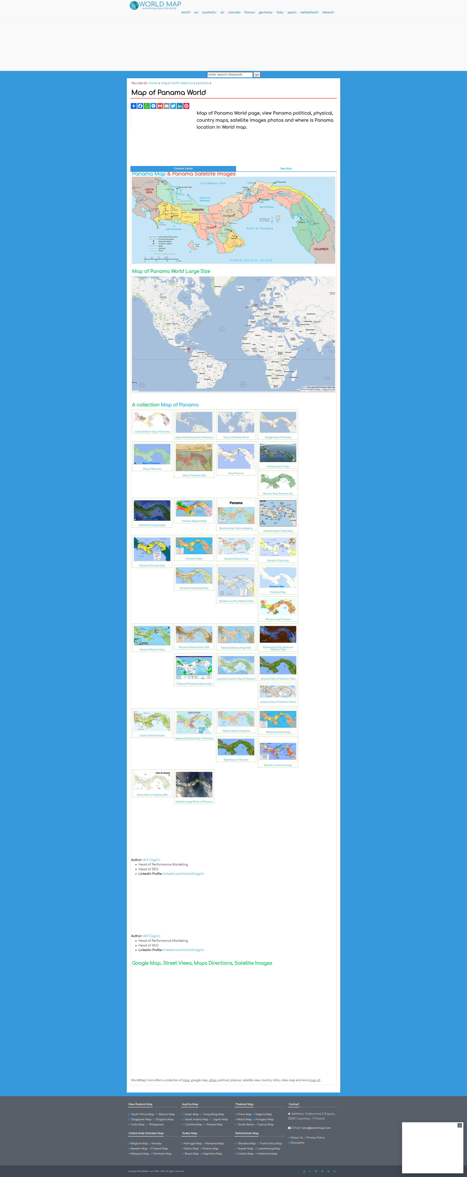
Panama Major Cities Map (278, 531)
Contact (294, 1104)
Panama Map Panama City (278, 493)
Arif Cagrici (151, 860)
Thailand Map (244, 1104)
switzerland (309, 12)
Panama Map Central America (236, 528)
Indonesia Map (267, 1153)
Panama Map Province (278, 619)
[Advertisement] (233, 43)
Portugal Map (193, 1143)
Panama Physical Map (152, 649)
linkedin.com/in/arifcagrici (183, 873)
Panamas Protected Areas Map (194, 684)
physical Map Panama (152, 735)
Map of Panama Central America (194, 437)
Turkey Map (189, 1133)
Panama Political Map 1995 (236, 648)
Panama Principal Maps (152, 525)
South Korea (246, 1124)
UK (222, 12)
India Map (138, 1124)
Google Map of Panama (278, 437)
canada (234, 12)
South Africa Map (142, 1114)
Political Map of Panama (236, 731)
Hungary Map (265, 1119)
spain (291, 12)
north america (182, 83)
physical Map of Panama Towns (278, 702)
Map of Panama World (236, 437)
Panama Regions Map (194, 521)
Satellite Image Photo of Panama (194, 802)
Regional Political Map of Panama (194, 738)
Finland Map (159, 1148)
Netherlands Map (247, 1133)
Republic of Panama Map (278, 765)
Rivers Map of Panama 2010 (152, 795)
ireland (327, 12)
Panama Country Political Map (236, 601)
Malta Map (244, 1119)
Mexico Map (167, 1114)
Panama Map (149, 174)
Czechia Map (193, 1124)
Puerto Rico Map (271, 1143)
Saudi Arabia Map (196, 1119)
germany (265, 12)
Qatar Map (191, 1148)
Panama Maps (194, 558)
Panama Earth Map (278, 466)
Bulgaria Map (165, 1119)
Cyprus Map (266, 1124)
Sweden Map (139, 1148)
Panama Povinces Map (152, 565)
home (153, 83)
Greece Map (210, 1148)
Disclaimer (298, 1142)
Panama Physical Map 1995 (194, 647)
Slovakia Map (247, 1143)
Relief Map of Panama (236, 760)
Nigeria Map (264, 1114)
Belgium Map (139, 1143)
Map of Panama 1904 (194, 475)
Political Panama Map (278, 732)
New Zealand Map (141, 1104)
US (196, 12)
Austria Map (190, 1104)
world (185, 12)
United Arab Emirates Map (146, 1133)
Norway (157, 1143)
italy (280, 12)
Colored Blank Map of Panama (152, 431)
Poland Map (215, 1124)
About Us (297, 1137)
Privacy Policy (316, 1137)
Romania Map (215, 1143)
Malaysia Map (140, 1153)
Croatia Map (245, 1153)
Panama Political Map (236, 559)
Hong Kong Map (213, 1114)
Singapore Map (141, 1119)
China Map (244, 1114)
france (249, 12)
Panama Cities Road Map (194, 588)
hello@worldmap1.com (316, 1128)
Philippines (156, 1124)
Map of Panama (180, 404)
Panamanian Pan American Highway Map (278, 648)
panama (202, 83)
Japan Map (220, 1119)
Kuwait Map (245, 1148)
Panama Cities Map (278, 560)
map (164, 83)
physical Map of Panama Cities (278, 679)
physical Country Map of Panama (236, 679)
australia (209, 12)
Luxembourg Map (268, 1148)
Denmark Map (162, 1153)
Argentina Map (212, 1153)
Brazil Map (192, 1153)
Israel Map (192, 1114)
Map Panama (236, 473)
